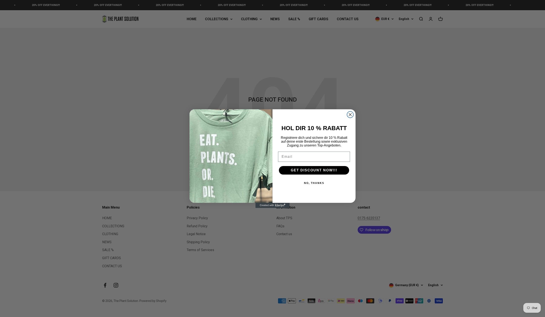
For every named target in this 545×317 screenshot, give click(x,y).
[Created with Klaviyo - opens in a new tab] (272, 205)
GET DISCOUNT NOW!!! (314, 170)
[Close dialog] (350, 114)
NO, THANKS (314, 183)
